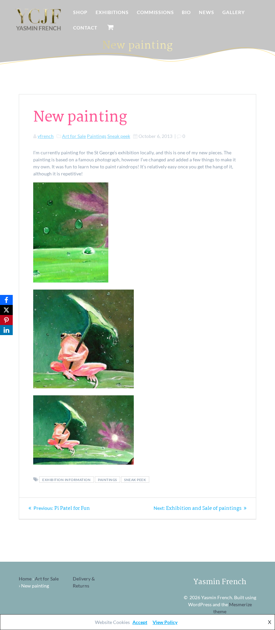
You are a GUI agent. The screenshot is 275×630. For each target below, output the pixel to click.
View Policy (165, 622)
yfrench (46, 136)
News (206, 12)
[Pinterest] (6, 320)
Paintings (96, 136)
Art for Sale (74, 136)
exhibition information (66, 480)
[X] (6, 310)
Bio (186, 12)
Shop (80, 12)
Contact (85, 27)
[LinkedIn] (6, 330)
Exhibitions (112, 12)
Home (25, 578)
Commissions (155, 12)
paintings (107, 480)
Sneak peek (118, 136)
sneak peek (135, 480)
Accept (139, 622)
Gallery (233, 12)
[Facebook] (6, 300)
